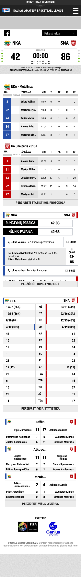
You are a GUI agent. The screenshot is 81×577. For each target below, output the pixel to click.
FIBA (28, 529)
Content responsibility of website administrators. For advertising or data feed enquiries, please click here (40, 544)
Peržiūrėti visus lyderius (40, 504)
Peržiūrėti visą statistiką (40, 408)
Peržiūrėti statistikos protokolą (40, 202)
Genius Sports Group (53, 529)
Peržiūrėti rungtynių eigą (40, 284)
